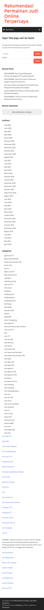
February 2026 (9, 141)
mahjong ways (9, 297)
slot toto (5, 487)
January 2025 (9, 180)
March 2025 (8, 173)
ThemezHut (5, 607)
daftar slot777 (9, 272)
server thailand (7, 583)
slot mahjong (9, 388)
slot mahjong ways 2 (11, 391)
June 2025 (7, 164)
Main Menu (10, 30)
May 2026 (7, 131)
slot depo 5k (8, 368)
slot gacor (8, 378)
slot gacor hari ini (10, 381)
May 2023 (7, 241)
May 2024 (7, 205)
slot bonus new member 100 (14, 355)
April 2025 (7, 170)
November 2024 (10, 186)
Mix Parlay (8, 304)
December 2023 (9, 218)
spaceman (8, 417)
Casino (6, 268)
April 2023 (7, 244)
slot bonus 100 (9, 349)
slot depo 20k (9, 365)
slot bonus (8, 346)
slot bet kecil (9, 343)
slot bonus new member (13, 352)
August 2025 (8, 157)
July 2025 (7, 160)
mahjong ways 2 (10, 301)
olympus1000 (9, 310)
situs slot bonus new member (15, 326)
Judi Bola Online (10, 281)
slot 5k (4, 533)
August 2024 (8, 196)
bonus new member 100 (12, 262)
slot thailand (9, 407)
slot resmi (8, 401)
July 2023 (7, 235)
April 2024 (7, 209)
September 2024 (10, 193)
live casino (8, 288)
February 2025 (9, 176)
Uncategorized (9, 430)
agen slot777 (9, 255)
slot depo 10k (9, 362)
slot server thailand (9, 446)
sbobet (6, 313)
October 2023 (9, 225)
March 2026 (8, 138)
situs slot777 (9, 330)
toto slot (7, 426)
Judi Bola (7, 278)
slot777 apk (8, 413)
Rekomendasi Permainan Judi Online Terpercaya (21, 13)
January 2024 (9, 215)
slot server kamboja (11, 404)
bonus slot (8, 265)
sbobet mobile (7, 568)
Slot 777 (7, 336)
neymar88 (7, 307)
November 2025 (10, 147)
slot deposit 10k (10, 372)
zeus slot (7, 433)
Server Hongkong (10, 320)
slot (3, 492)
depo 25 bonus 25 (10, 275)
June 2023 (7, 238)
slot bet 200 (8, 339)
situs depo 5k (9, 323)
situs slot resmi (7, 518)
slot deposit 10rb (10, 375)
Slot (5, 333)
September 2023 (10, 228)
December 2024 (9, 183)
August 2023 (8, 231)
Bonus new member (9, 563)
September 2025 (10, 154)
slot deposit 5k (7, 578)
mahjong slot (9, 294)
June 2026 (7, 128)
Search (4, 57)
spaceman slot (9, 420)
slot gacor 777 (7, 507)
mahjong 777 (7, 512)
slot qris (7, 394)
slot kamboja (9, 384)
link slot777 (8, 284)
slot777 (7, 410)
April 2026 (7, 135)
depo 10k (5, 441)
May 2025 (7, 167)
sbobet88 (7, 317)
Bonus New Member (11, 259)
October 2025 (9, 151)
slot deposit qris (8, 557)
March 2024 (8, 212)
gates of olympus (8, 482)
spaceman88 (8, 423)
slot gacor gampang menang (12, 472)
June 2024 (7, 202)
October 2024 (9, 189)
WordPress (19, 605)
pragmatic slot (7, 461)
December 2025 (9, 144)
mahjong (7, 291)
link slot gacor (7, 573)
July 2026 (7, 125)
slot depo (7, 359)
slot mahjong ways (9, 451)
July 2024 (7, 199)
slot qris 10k (8, 397)
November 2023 (10, 222)
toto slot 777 (7, 456)
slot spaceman (7, 497)
